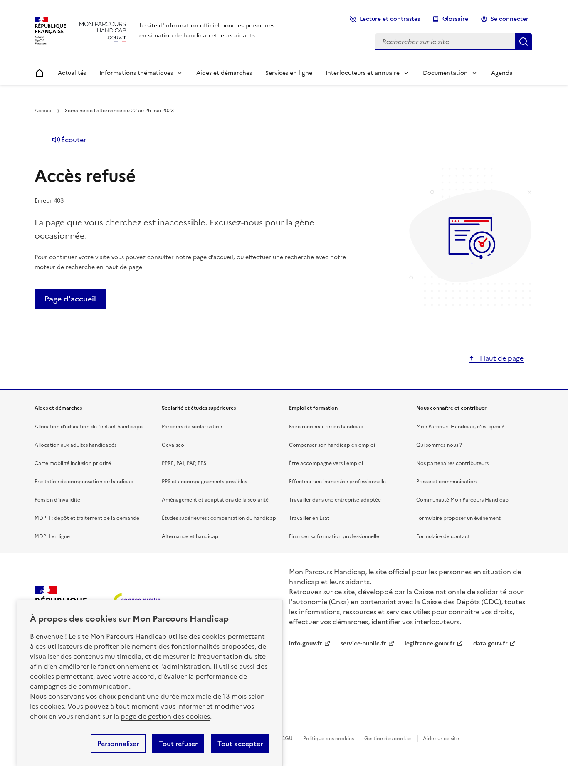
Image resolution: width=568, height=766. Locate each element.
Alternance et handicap (190, 536)
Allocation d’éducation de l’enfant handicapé (89, 426)
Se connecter (509, 19)
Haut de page (501, 358)
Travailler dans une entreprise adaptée (335, 500)
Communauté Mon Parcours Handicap (462, 500)
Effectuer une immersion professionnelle (337, 481)
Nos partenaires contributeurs (452, 463)
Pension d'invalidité (57, 500)
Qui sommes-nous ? (439, 445)
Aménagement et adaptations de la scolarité (215, 500)
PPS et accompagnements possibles (204, 481)
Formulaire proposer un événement (458, 518)
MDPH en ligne (52, 536)
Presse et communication (446, 481)
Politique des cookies (328, 738)
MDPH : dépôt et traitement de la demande (87, 518)
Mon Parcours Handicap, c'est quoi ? (460, 426)
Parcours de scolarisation (192, 426)
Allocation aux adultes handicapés (75, 445)
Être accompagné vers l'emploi (326, 463)
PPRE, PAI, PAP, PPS (184, 463)
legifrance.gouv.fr (430, 643)
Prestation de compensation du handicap (84, 481)
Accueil (43, 110)
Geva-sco (173, 445)
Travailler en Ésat (309, 518)
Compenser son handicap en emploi (332, 445)
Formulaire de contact (443, 536)
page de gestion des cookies (165, 716)
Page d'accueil (70, 298)
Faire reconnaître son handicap (326, 426)
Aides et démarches (224, 73)
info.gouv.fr (305, 643)
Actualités (72, 73)
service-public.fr (363, 643)
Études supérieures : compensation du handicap (219, 518)
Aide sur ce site (441, 738)
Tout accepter (240, 744)
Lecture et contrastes (390, 19)
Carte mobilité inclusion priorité (73, 463)
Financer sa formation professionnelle (334, 536)
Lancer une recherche (523, 41)
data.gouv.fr (490, 643)
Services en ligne (288, 73)
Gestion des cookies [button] (388, 738)
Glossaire (455, 19)
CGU (287, 738)
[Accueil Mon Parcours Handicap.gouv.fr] (102, 31)
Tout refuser (178, 744)
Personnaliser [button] (118, 744)
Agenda (502, 73)
